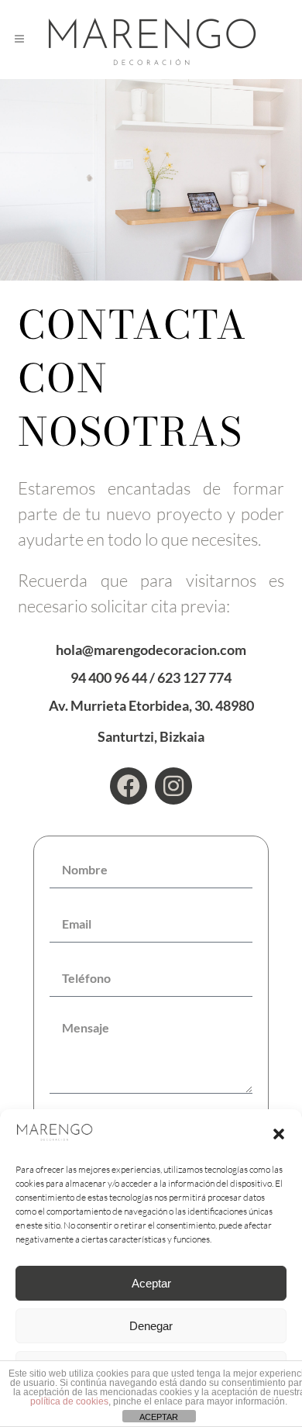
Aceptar (151, 1283)
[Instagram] (173, 786)
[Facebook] (128, 786)
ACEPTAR (158, 1417)
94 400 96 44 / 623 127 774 (151, 677)
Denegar (151, 1325)
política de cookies (69, 1401)
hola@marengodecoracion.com (151, 649)
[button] (279, 1134)
